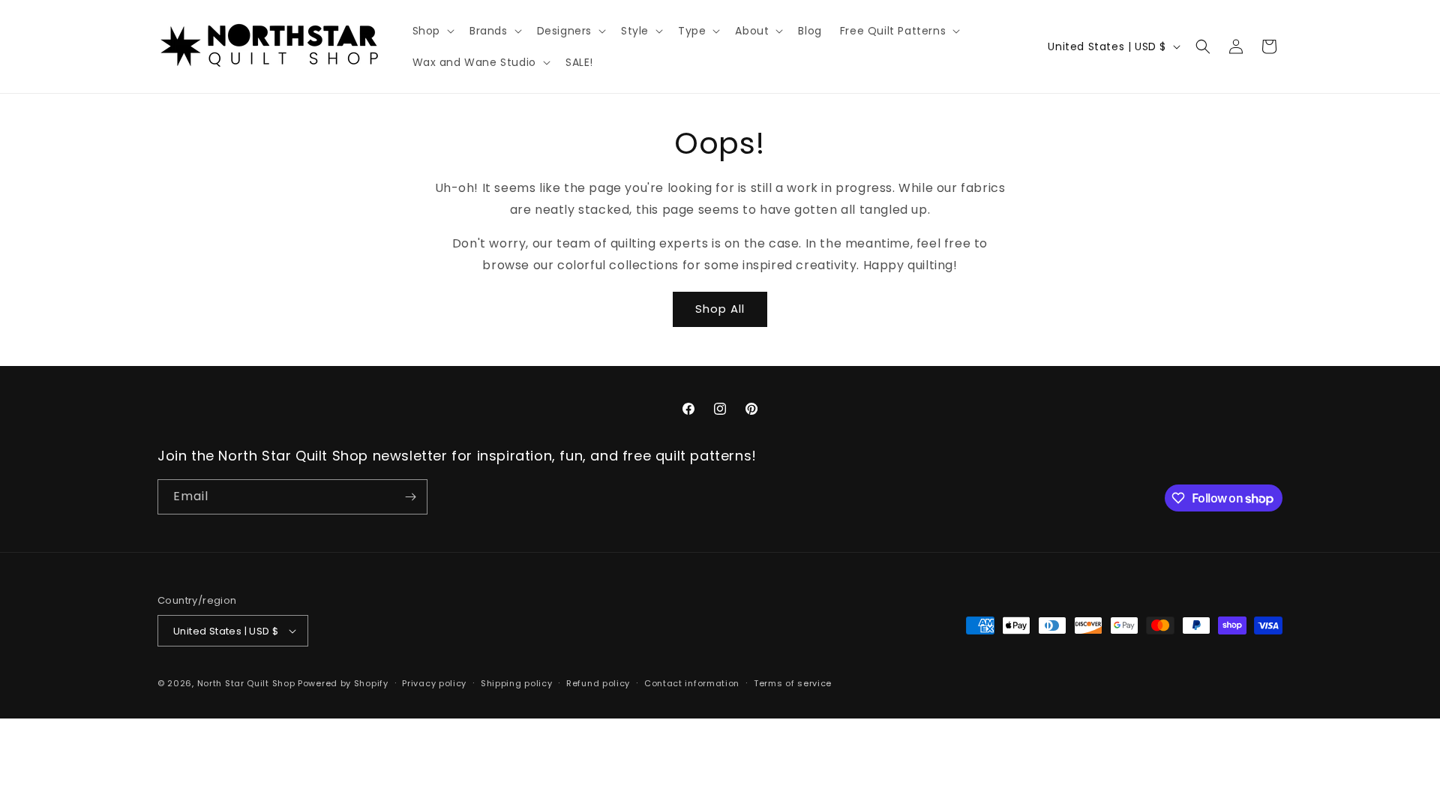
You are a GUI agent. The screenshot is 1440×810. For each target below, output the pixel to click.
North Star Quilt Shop (246, 683)
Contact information (692, 683)
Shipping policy (517, 683)
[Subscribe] (410, 496)
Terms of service (793, 683)
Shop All (720, 308)
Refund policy (598, 683)
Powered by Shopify (343, 683)
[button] (432, 30)
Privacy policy (434, 683)
